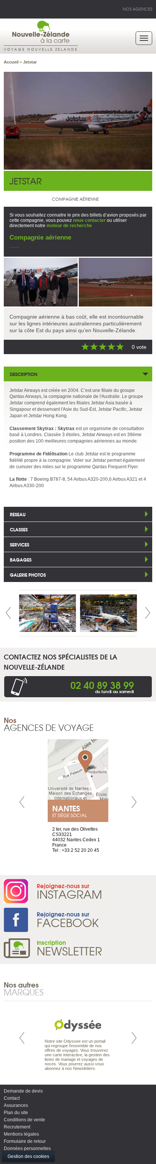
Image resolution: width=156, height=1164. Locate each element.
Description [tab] (23, 374)
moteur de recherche (69, 225)
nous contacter (89, 220)
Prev (8, 613)
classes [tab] (19, 529)
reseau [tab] (18, 514)
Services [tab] (19, 544)
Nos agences (137, 9)
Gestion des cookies (28, 1156)
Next (147, 613)
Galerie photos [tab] (28, 574)
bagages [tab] (20, 559)
